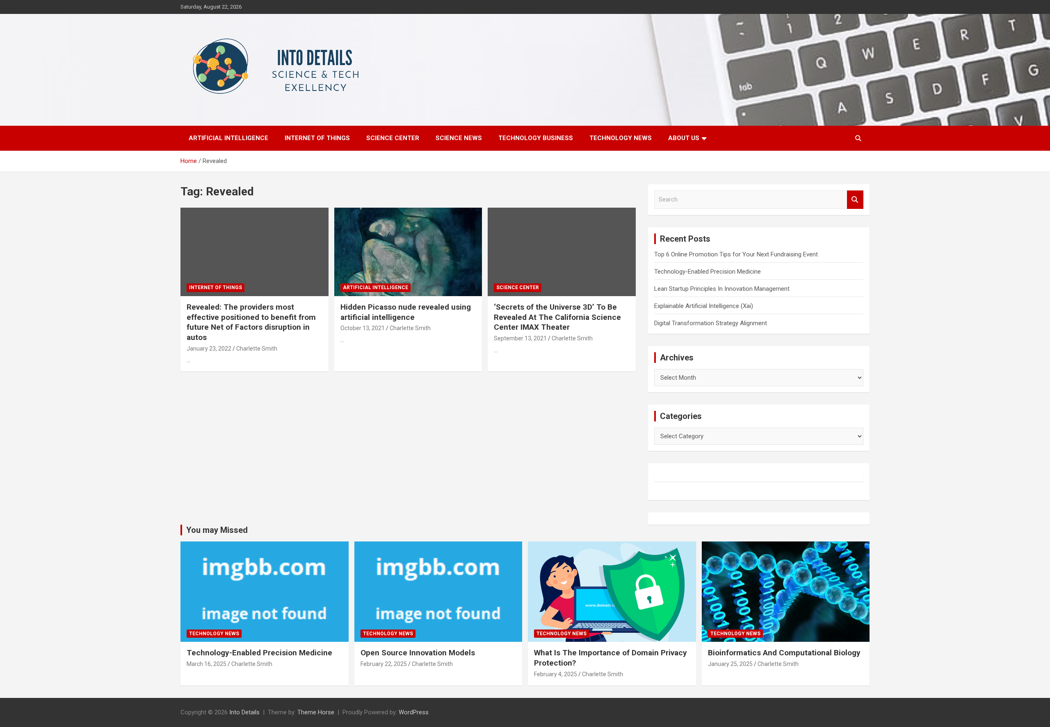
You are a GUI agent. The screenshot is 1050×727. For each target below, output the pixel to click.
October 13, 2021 (362, 328)
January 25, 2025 (730, 664)
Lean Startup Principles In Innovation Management (722, 288)
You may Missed (217, 530)
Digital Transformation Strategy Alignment (710, 323)
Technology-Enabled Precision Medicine (707, 271)
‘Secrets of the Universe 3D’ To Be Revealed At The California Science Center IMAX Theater (557, 317)
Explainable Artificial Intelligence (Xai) (703, 306)
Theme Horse (315, 712)
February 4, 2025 (555, 674)
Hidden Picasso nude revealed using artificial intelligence (405, 312)
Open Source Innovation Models (418, 652)
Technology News (620, 138)
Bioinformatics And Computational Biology (784, 652)
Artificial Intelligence (228, 138)
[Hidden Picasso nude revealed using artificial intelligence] (408, 252)
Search (855, 199)
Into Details (244, 712)
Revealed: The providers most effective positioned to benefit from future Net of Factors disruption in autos (251, 322)
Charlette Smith (256, 348)
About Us (683, 138)
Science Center (392, 138)
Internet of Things (317, 138)
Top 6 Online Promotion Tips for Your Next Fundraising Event (736, 254)
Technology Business (535, 138)
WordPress (414, 712)
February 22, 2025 (384, 664)
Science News (459, 138)
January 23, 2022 (209, 348)
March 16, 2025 (206, 664)
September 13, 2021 (520, 338)
